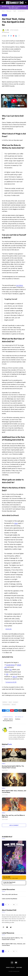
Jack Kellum (19, 285)
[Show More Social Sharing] (19, 36)
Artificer (5, 702)
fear (10, 669)
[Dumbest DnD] (15, 2)
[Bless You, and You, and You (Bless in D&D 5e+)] (14, 804)
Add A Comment (14, 825)
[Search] (25, 2)
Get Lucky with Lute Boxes (10, 894)
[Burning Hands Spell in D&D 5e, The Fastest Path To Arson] (14, 755)
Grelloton (17, 719)
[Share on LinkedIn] (16, 36)
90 (14, 904)
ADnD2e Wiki (9, 628)
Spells (4, 15)
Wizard (13, 704)
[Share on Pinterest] (13, 36)
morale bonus (10, 665)
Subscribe (19, 967)
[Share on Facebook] (8, 36)
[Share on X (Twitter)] (11, 36)
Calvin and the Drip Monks (9, 898)
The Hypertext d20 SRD (11, 682)
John (8, 30)
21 (13, 951)
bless (16, 523)
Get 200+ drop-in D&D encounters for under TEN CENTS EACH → (14, 7)
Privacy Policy (10, 967)
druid (10, 702)
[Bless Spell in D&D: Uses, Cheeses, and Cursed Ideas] (14, 779)
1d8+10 (14, 676)
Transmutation (6, 704)
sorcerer (15, 702)
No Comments (15, 30)
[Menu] (3, 2)
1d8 (7, 674)
